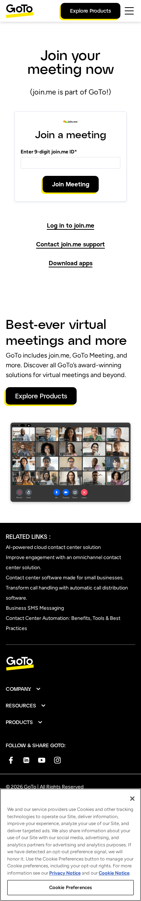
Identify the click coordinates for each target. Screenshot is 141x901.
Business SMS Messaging (35, 608)
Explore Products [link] (90, 11)
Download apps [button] (71, 263)
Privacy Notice (65, 873)
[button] (23, 689)
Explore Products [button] (41, 396)
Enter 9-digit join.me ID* (49, 152)
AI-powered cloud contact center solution (53, 547)
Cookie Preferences (70, 887)
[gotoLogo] (20, 11)
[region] (70, 844)
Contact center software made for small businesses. (65, 578)
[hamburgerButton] (129, 11)
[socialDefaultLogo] (11, 760)
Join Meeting (70, 184)
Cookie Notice (114, 873)
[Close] (132, 799)
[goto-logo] (70, 663)
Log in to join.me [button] (70, 225)
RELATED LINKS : (28, 536)
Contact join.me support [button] (70, 244)
